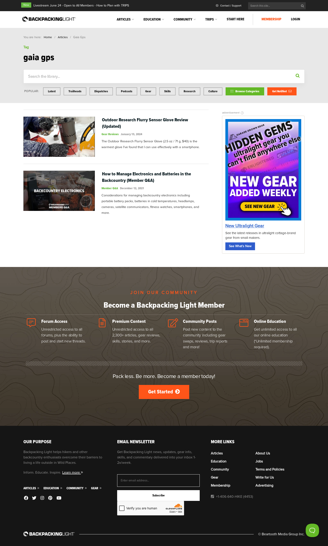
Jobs (259, 461)
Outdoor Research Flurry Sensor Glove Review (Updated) (145, 123)
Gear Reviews (110, 134)
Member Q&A (110, 188)
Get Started (161, 391)
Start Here (235, 19)
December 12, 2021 (132, 188)
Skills (167, 91)
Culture (213, 91)
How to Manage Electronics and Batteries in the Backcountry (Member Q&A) (146, 177)
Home (48, 37)
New (26, 5)
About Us (262, 453)
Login (295, 19)
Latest (52, 91)
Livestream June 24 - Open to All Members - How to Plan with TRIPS (81, 5)
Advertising (264, 485)
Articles (124, 19)
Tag (26, 47)
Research (189, 91)
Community (183, 19)
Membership (271, 19)
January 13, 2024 (131, 134)
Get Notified (279, 91)
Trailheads (75, 91)
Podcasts (126, 91)
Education (152, 19)
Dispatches (101, 91)
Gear (148, 91)
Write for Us (264, 477)
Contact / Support (230, 5)
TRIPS (209, 19)
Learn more (71, 472)
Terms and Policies (269, 469)
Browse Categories (247, 91)
